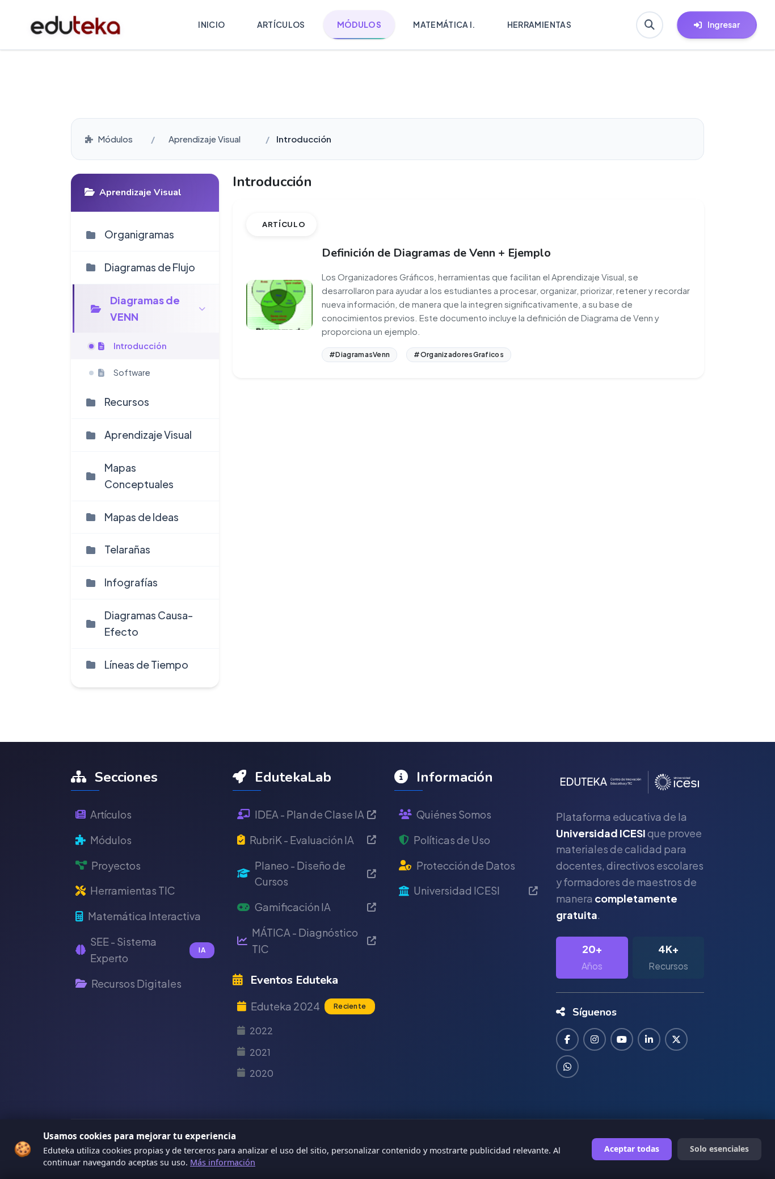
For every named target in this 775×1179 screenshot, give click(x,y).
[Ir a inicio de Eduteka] (75, 25)
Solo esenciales (719, 1148)
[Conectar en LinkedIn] (649, 1039)
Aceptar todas (631, 1148)
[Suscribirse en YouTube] (621, 1039)
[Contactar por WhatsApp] (567, 1066)
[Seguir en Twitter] (676, 1039)
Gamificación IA (293, 906)
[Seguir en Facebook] (567, 1039)
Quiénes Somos (453, 814)
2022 (261, 1031)
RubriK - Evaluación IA (302, 839)
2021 (260, 1052)
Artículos (111, 814)
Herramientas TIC (132, 890)
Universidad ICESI (457, 890)
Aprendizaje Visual (205, 138)
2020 (261, 1073)
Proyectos (116, 865)
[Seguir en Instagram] (594, 1039)
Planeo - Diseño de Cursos (300, 873)
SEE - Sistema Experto (147, 949)
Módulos (115, 138)
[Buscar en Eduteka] (649, 25)
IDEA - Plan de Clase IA (309, 814)
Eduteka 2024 (308, 1006)
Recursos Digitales (136, 983)
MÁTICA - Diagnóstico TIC (305, 940)
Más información (222, 1162)
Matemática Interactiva (144, 915)
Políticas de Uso (452, 839)
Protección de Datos (465, 865)
